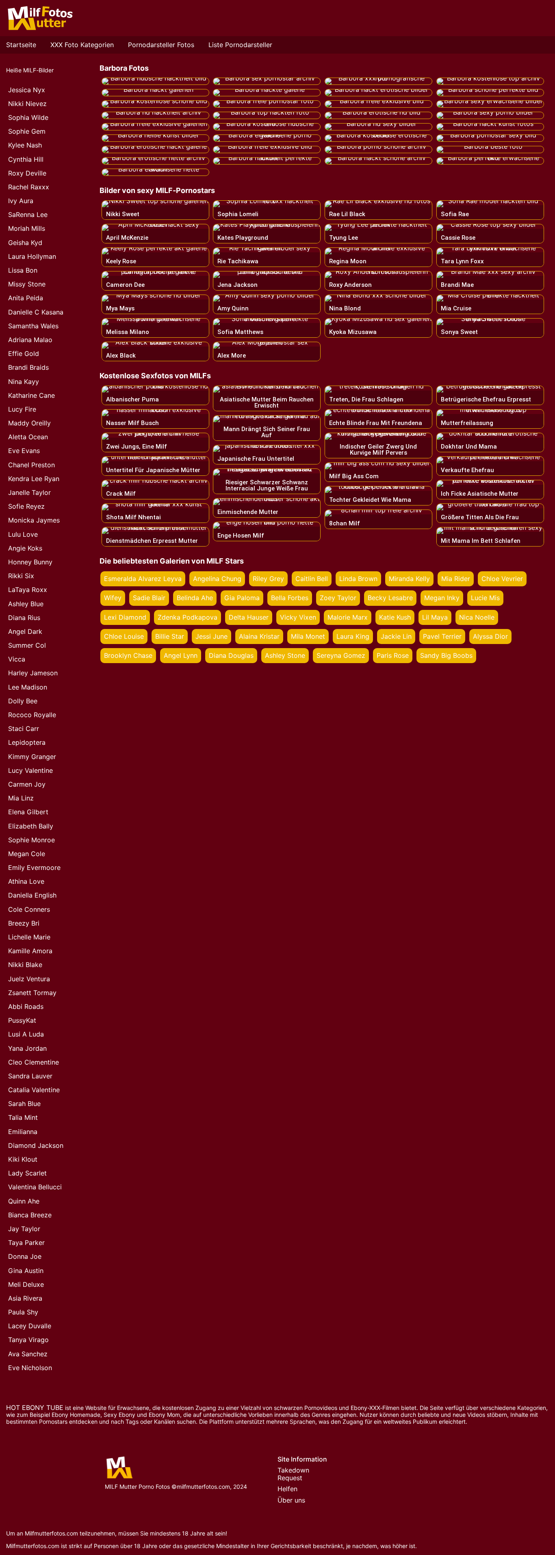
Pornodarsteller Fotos (161, 45)
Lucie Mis (485, 598)
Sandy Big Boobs (446, 655)
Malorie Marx (347, 617)
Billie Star (169, 636)
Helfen (287, 1489)
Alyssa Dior (490, 636)
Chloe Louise (124, 636)
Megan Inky (442, 598)
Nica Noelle (476, 617)
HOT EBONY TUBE (34, 1407)
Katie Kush (395, 617)
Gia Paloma (242, 598)
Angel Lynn (180, 655)
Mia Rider (455, 579)
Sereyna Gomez (341, 655)
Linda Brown (358, 579)
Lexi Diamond (125, 617)
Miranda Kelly (409, 579)
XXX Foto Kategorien (82, 45)
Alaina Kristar (259, 636)
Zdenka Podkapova (187, 617)
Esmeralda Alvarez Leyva (143, 579)
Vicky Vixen (298, 617)
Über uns (291, 1500)
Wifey (112, 598)
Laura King (352, 636)
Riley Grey (268, 579)
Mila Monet (308, 636)
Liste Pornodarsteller (240, 45)
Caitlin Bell (311, 579)
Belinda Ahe (195, 598)
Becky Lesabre (390, 598)
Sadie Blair (149, 598)
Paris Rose (393, 655)
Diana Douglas (231, 655)
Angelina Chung (217, 579)
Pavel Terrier (442, 636)
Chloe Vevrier (502, 579)
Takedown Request (293, 1474)
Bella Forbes (289, 598)
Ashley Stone (285, 655)
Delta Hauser (249, 617)
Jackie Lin (396, 636)
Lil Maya (435, 617)
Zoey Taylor (338, 598)
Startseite (21, 45)
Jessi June (211, 636)
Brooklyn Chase (128, 655)
